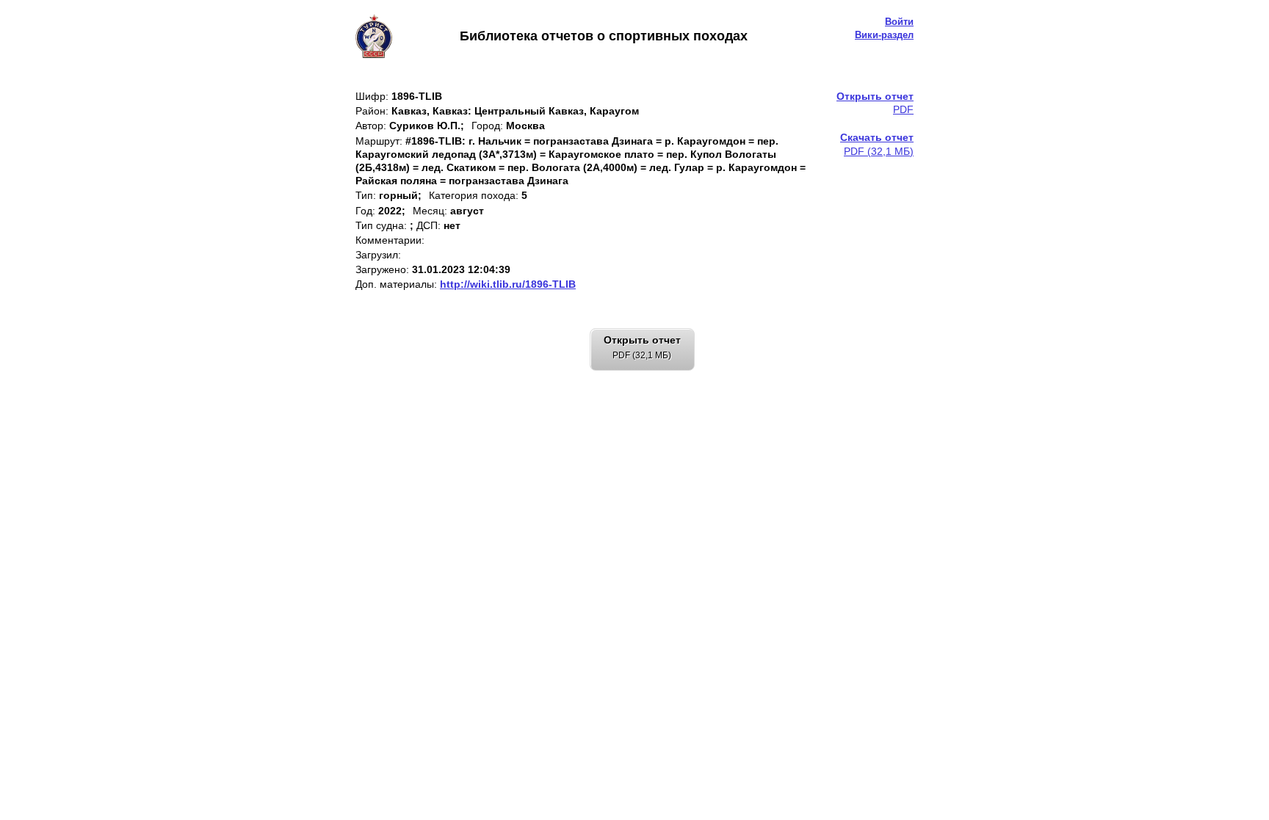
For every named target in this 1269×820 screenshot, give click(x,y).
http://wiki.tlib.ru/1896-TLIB (508, 284)
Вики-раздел (884, 34)
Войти (899, 21)
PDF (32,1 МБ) (877, 143)
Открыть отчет (642, 347)
